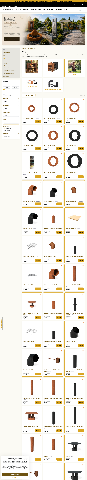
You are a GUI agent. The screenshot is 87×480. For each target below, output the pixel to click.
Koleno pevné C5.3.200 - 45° (50, 256)
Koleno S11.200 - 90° (28, 370)
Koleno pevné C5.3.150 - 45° (72, 201)
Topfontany (8, 10)
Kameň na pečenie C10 (71, 228)
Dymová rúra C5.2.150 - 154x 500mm (53, 228)
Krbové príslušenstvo (31, 86)
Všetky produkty (8, 128)
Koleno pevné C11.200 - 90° (50, 285)
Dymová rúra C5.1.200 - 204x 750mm (53, 398)
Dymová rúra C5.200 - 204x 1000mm (31, 455)
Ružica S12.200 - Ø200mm (29, 145)
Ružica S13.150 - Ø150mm (72, 145)
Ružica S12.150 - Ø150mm (50, 118)
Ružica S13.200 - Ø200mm (72, 172)
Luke (32, 75)
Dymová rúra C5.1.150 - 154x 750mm (74, 285)
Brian (74, 74)
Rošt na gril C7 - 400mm (28, 256)
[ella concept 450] (43, 30)
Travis (53, 75)
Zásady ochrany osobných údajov (14, 471)
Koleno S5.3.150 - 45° (49, 201)
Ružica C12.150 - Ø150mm (29, 118)
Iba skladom (7, 130)
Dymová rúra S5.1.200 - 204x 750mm (53, 426)
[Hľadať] (73, 10)
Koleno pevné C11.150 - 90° (29, 201)
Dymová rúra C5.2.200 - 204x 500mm (53, 313)
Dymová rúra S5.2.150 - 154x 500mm (74, 256)
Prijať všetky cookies (15, 474)
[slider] (4, 89)
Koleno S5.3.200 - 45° (71, 341)
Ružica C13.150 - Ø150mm (50, 145)
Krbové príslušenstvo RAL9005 (53, 89)
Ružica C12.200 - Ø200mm (72, 118)
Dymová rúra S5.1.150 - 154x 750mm (74, 398)
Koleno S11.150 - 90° (28, 228)
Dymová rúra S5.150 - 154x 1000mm (74, 426)
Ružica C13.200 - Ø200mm (50, 172)
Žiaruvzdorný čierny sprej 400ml (30, 172)
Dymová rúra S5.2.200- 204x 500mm (52, 341)
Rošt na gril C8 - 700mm (28, 341)
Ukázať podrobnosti (15, 477)
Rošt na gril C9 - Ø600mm (29, 285)
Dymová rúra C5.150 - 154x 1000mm (31, 398)
